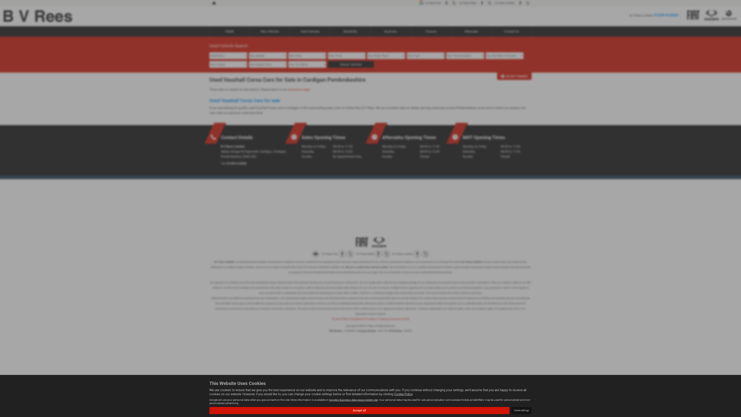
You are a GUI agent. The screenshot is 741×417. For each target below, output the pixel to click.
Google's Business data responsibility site (353, 399)
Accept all (359, 410)
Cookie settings (521, 410)
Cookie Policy (403, 394)
